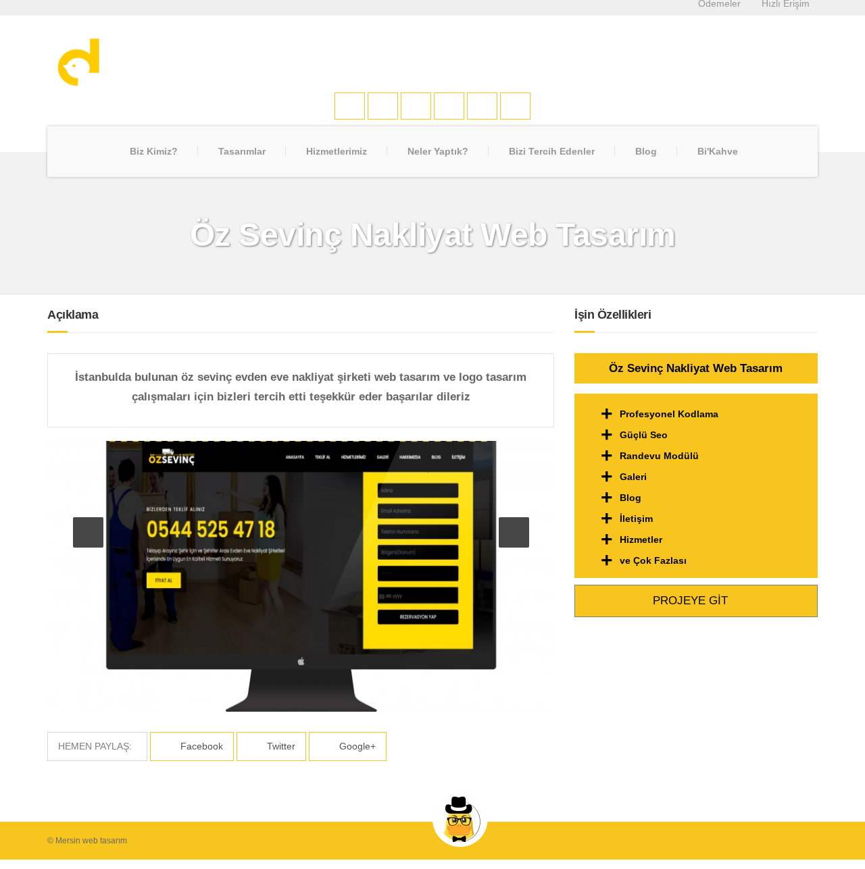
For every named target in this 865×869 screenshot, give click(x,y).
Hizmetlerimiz (336, 151)
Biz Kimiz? (154, 151)
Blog (646, 151)
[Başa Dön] (840, 817)
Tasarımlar (242, 151)
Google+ (356, 746)
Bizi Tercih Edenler (552, 151)
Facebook (200, 746)
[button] (88, 532)
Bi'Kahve (717, 151)
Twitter (279, 746)
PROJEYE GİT (692, 600)
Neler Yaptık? (437, 151)
